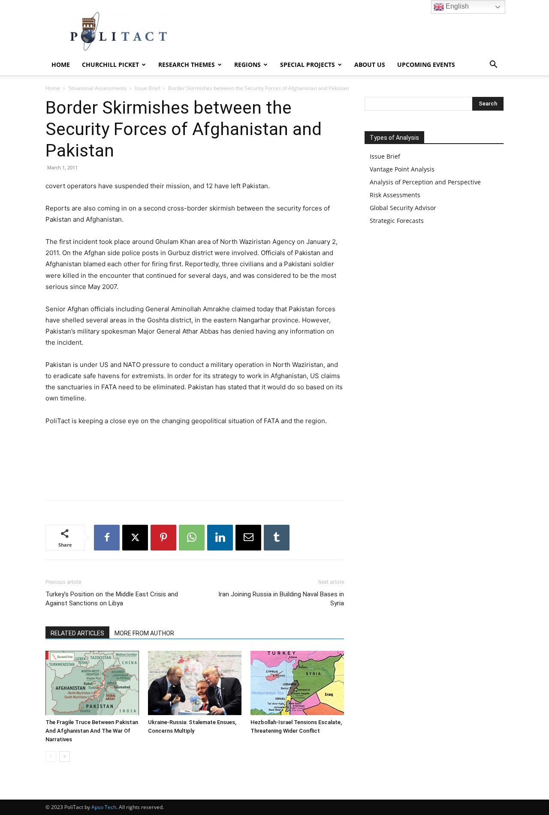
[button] (493, 65)
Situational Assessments (97, 88)
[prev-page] (50, 756)
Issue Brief (147, 88)
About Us (369, 64)
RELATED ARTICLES (77, 633)
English (456, 6)
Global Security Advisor (403, 208)
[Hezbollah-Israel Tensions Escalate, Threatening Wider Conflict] (297, 683)
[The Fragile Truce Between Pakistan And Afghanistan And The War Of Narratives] (92, 683)
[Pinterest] (163, 537)
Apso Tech (103, 807)
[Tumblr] (277, 537)
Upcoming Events (426, 64)
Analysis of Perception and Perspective (425, 182)
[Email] (248, 537)
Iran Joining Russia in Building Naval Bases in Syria (281, 598)
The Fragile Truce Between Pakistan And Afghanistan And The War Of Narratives (91, 731)
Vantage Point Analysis (402, 169)
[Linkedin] (220, 537)
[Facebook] (107, 537)
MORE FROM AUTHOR (144, 633)
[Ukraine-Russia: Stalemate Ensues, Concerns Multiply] (194, 683)
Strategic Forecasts (397, 221)
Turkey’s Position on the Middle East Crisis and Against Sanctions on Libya (111, 598)
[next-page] (64, 756)
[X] (135, 537)
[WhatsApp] (192, 537)
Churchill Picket (110, 64)
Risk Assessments (395, 195)
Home (60, 64)
